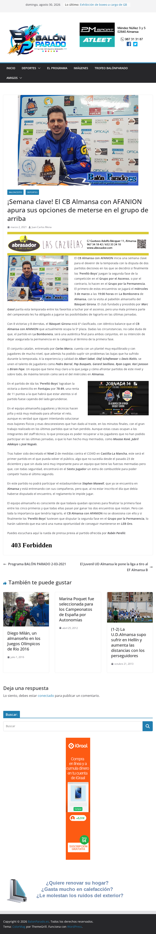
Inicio (10, 68)
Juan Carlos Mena (42, 227)
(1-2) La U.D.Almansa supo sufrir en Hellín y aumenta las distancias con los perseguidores (128, 642)
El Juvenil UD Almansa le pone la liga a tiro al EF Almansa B (114, 567)
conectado (46, 695)
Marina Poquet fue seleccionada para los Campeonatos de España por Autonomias (76, 609)
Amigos (12, 78)
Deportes (29, 68)
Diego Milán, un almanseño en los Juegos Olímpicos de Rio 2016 (23, 641)
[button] (38, 68)
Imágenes (81, 68)
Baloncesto (15, 192)
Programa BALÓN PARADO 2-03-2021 (37, 564)
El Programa (57, 68)
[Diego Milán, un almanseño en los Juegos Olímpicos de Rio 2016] (26, 595)
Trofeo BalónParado (111, 68)
